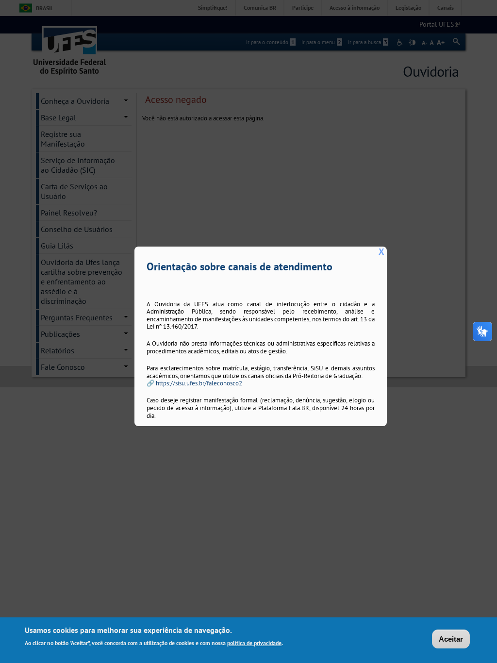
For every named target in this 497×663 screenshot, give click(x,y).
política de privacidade (254, 642)
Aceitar (451, 639)
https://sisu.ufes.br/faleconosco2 (199, 383)
